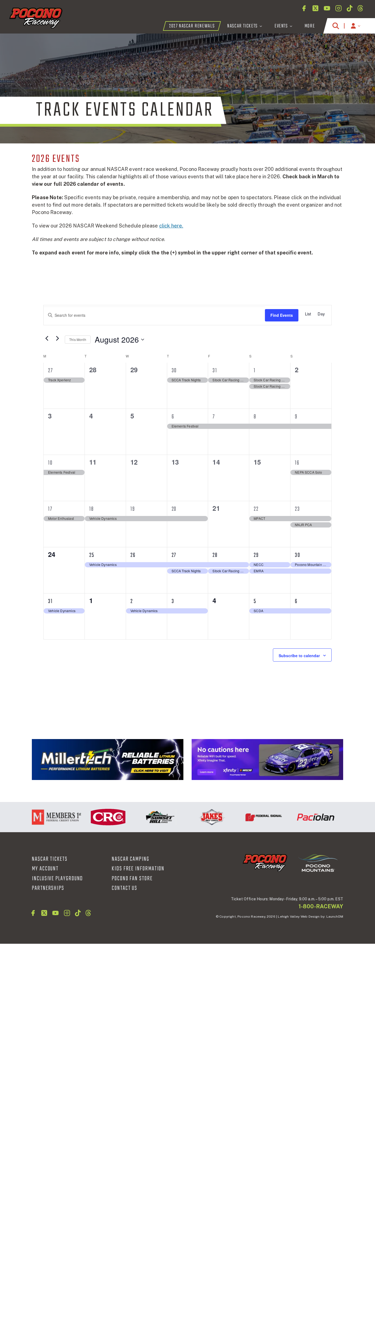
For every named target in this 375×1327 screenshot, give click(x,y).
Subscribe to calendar (299, 655)
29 (256, 555)
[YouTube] (327, 8)
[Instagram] (338, 8)
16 (297, 463)
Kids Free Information (138, 868)
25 (91, 555)
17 (50, 509)
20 (174, 509)
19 (132, 509)
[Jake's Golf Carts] (200, 817)
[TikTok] (349, 8)
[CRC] (96, 817)
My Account (45, 868)
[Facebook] (304, 8)
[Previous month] (46, 338)
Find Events (281, 315)
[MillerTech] (107, 759)
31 (214, 370)
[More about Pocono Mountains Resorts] (318, 862)
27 (50, 370)
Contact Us (124, 888)
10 (50, 463)
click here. (171, 226)
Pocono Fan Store (132, 878)
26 (133, 555)
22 (256, 509)
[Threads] (360, 8)
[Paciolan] (303, 817)
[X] (315, 8)
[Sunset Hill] (148, 817)
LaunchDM (334, 916)
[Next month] (57, 338)
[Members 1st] (44, 817)
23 (297, 509)
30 (174, 370)
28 (215, 555)
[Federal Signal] (252, 817)
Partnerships (48, 888)
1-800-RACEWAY (321, 906)
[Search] (335, 26)
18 (91, 509)
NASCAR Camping (130, 859)
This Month (77, 339)
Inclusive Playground (57, 878)
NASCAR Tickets (50, 859)
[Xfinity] (267, 759)
